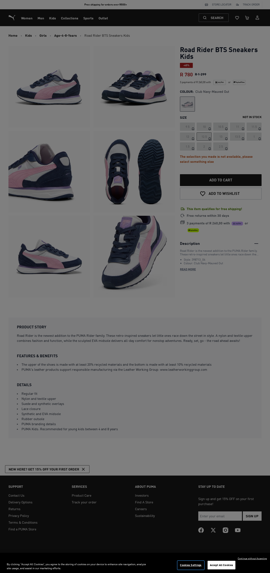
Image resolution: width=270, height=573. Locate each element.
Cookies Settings (190, 565)
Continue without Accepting (252, 558)
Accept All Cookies (221, 565)
